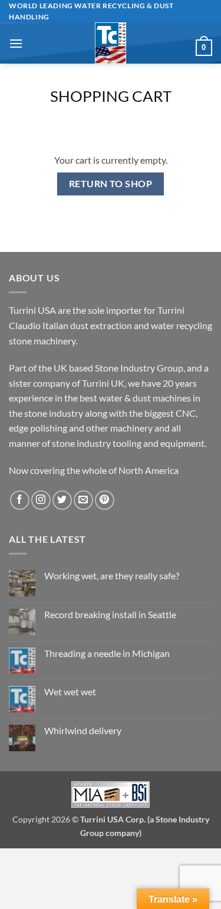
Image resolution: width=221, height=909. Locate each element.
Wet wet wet (70, 691)
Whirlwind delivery (82, 730)
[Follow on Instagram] (41, 500)
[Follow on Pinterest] (104, 500)
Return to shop (111, 183)
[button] (16, 43)
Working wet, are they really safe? (111, 575)
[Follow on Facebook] (19, 500)
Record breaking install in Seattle (110, 614)
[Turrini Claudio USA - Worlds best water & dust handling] (110, 43)
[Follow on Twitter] (62, 500)
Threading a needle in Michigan (107, 653)
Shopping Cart (110, 96)
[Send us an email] (83, 500)
